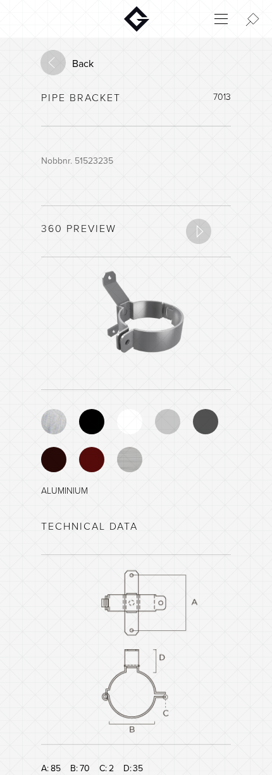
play (198, 231)
